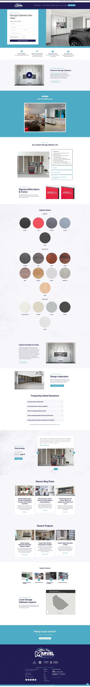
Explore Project (25, 554)
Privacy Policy (46, 680)
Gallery (44, 5)
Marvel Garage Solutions (55, 73)
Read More (25, 511)
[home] (19, 5)
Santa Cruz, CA (51, 667)
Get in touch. (57, 424)
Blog (62, 5)
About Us (57, 5)
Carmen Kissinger (44, 445)
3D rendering (49, 55)
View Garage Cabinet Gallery (57, 385)
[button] (70, 1)
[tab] (62, 157)
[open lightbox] (29, 75)
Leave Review (18, 458)
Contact (65, 5)
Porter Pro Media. (52, 685)
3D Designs (47, 5)
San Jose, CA (44, 667)
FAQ (60, 5)
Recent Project (52, 5)
